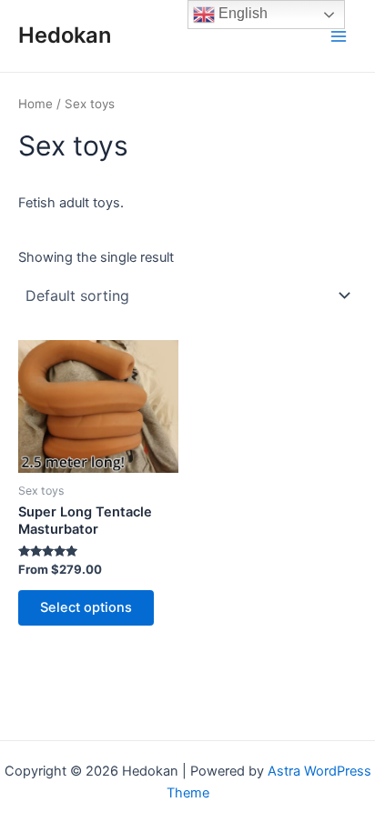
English (241, 13)
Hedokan (64, 35)
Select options (86, 607)
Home (35, 103)
